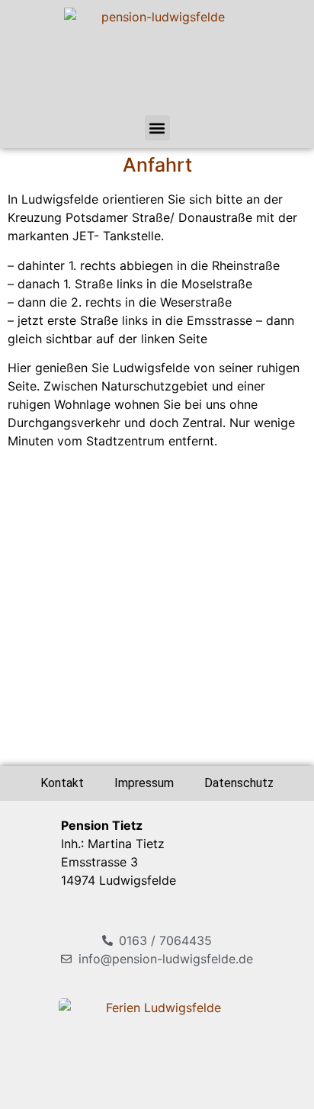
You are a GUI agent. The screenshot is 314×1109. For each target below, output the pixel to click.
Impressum (144, 783)
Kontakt (62, 783)
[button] (157, 127)
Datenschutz (239, 783)
